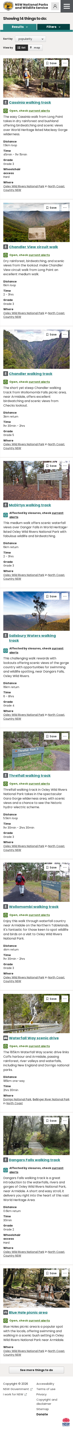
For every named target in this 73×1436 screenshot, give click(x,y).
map (37, 47)
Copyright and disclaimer (46, 1402)
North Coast (56, 186)
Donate (42, 1414)
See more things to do (36, 1370)
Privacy (41, 1394)
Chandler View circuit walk (33, 246)
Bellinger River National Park (51, 1099)
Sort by (8, 38)
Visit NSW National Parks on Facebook (6, 1429)
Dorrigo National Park (17, 1099)
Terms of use (45, 1389)
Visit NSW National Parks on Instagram (15, 1429)
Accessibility (45, 1384)
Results (18, 27)
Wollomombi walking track (34, 906)
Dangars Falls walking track (34, 1159)
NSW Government (16, 1389)
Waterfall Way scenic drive (34, 1038)
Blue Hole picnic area (28, 1312)
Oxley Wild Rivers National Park (23, 186)
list (23, 47)
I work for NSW (13, 1394)
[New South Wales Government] (66, 1422)
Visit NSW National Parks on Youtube (23, 1429)
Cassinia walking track (30, 102)
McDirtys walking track (30, 505)
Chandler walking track (30, 373)
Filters (51, 27)
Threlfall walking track (30, 775)
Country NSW (12, 190)
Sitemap (42, 1409)
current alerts (39, 111)
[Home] (8, 6)
